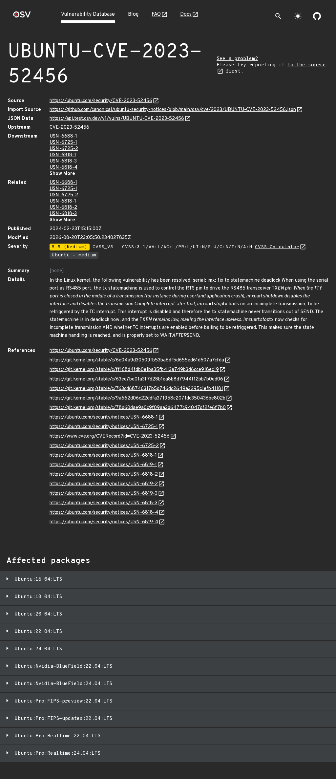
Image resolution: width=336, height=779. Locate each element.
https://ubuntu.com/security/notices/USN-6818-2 (104, 474)
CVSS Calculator (277, 247)
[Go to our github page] (317, 16)
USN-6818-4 (63, 167)
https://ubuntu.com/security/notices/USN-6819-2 (104, 484)
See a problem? (237, 59)
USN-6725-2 (64, 149)
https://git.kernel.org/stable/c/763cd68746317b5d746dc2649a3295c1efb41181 (136, 389)
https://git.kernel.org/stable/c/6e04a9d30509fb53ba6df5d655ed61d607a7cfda (137, 360)
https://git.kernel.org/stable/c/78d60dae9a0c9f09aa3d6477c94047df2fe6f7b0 (138, 408)
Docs (186, 14)
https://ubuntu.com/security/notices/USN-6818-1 (103, 455)
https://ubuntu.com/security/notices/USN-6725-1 (104, 427)
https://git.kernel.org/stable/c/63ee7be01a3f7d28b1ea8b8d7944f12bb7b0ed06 (136, 379)
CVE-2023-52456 (69, 127)
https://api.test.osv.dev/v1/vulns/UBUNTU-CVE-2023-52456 (117, 119)
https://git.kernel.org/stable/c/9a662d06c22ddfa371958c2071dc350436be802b (137, 398)
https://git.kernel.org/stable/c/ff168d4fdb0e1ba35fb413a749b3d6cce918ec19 (134, 370)
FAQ (156, 14)
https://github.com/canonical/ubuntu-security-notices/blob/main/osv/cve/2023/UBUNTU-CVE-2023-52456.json (173, 110)
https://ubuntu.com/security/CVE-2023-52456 (101, 101)
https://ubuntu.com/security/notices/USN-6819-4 (104, 522)
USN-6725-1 (63, 143)
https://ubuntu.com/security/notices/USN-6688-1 (104, 417)
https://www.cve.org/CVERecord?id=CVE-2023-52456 (110, 436)
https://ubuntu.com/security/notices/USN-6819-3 (104, 493)
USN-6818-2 (63, 208)
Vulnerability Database (88, 14)
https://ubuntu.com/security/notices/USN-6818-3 (104, 503)
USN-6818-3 (63, 161)
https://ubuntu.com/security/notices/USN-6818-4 (104, 512)
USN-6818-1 (63, 155)
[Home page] (22, 16)
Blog (133, 14)
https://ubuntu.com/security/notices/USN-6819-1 (103, 465)
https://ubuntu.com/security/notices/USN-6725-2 (104, 446)
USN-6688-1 (63, 136)
